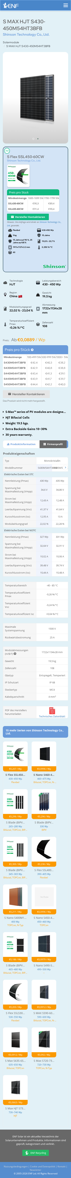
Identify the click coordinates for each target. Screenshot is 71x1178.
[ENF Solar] (11, 6)
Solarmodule (11, 42)
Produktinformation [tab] (23, 444)
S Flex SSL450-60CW (25, 157)
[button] (33, 139)
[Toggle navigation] (65, 3)
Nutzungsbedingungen (16, 1166)
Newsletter (35, 1170)
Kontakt (62, 1166)
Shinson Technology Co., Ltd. (24, 160)
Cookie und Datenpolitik (42, 1166)
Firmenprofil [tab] (55, 444)
